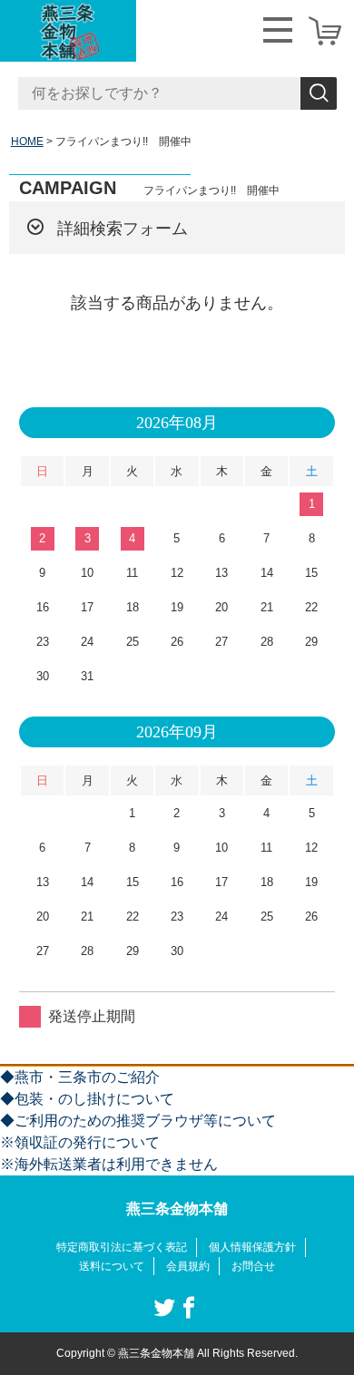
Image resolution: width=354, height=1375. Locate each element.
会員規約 (188, 1266)
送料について (111, 1266)
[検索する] (318, 93)
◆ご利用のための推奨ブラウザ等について (138, 1120)
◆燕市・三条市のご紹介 (80, 1077)
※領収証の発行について (80, 1142)
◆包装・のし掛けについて (87, 1099)
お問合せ (253, 1266)
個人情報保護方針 (252, 1247)
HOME (27, 141)
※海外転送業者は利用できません (109, 1164)
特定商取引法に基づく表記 (121, 1247)
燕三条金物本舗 (177, 1208)
